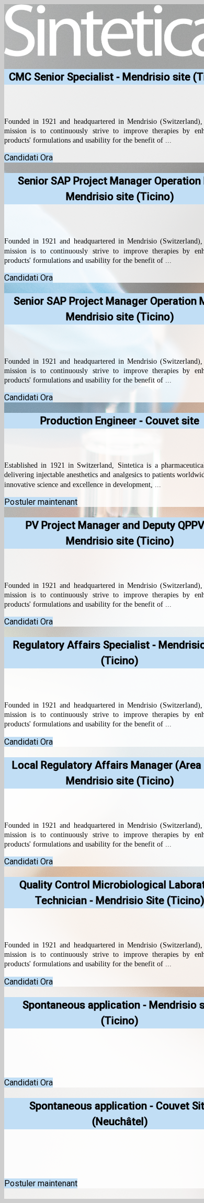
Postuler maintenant (40, 502)
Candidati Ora (28, 158)
